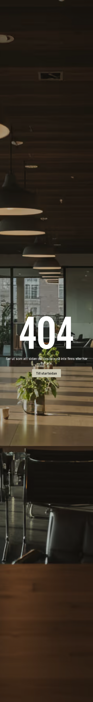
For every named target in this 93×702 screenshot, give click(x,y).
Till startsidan (46, 373)
